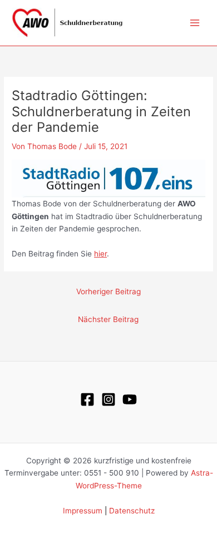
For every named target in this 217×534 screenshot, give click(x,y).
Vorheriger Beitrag (108, 291)
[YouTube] (129, 399)
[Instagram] (108, 399)
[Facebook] (87, 399)
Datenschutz (132, 510)
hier (100, 253)
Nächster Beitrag (108, 319)
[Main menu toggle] (195, 23)
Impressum (82, 510)
